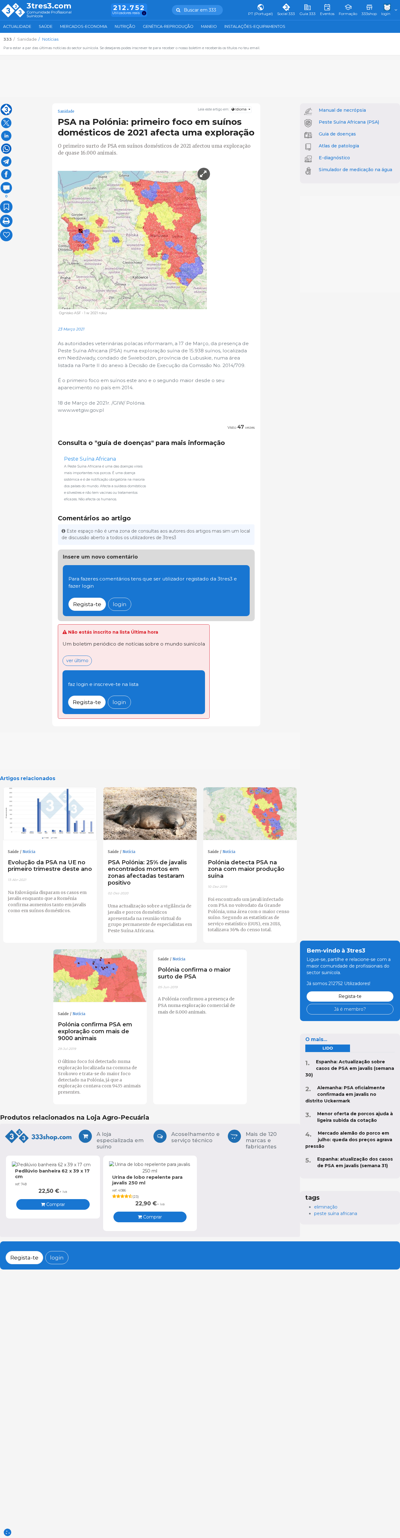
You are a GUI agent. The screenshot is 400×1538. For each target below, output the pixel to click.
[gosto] (6, 235)
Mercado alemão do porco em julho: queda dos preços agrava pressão (348, 1139)
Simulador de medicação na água (355, 169)
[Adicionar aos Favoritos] (6, 207)
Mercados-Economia (83, 26)
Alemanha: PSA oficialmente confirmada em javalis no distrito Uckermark (345, 1094)
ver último (77, 660)
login (120, 604)
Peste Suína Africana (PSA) (349, 122)
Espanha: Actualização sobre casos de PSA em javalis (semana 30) (349, 1068)
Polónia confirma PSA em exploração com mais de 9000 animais (95, 1031)
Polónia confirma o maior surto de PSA (194, 973)
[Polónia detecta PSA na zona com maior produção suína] (250, 813)
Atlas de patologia (339, 146)
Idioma (241, 109)
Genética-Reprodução (168, 26)
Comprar (55, 1204)
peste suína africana (335, 1213)
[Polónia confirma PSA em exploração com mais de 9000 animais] (100, 975)
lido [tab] (327, 1048)
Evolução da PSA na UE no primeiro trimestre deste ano (50, 866)
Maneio (209, 26)
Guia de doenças (337, 134)
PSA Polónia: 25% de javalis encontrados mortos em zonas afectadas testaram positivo (147, 873)
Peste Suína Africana (90, 459)
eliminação (326, 1207)
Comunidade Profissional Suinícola (49, 14)
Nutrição (125, 26)
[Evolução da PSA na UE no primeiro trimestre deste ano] (50, 813)
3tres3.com (49, 6)
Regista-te (87, 604)
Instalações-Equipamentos (254, 26)
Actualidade (17, 26)
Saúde (45, 26)
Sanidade (66, 111)
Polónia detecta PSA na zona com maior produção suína (246, 869)
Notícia (28, 852)
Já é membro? (350, 1009)
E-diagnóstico (334, 158)
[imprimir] (6, 221)
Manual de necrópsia (342, 110)
